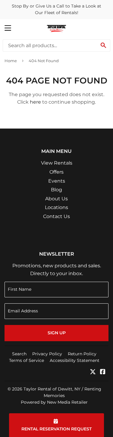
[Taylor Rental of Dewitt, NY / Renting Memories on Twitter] (93, 372)
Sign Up (57, 332)
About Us (56, 199)
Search (19, 353)
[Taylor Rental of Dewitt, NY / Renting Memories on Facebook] (102, 372)
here (35, 102)
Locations (56, 207)
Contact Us (56, 216)
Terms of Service (26, 360)
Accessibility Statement (74, 360)
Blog (56, 190)
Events (56, 181)
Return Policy (82, 353)
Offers (56, 172)
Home (11, 60)
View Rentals (56, 163)
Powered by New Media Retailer (54, 402)
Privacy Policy (47, 353)
